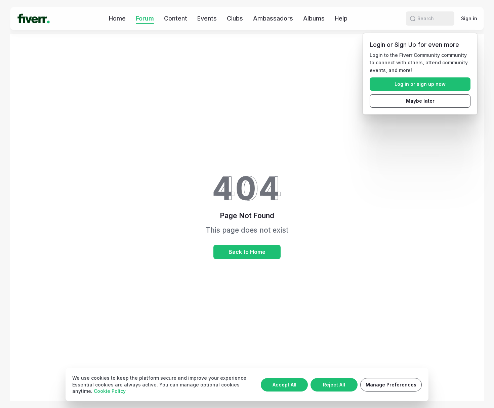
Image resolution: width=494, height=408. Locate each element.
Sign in (469, 18)
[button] (413, 18)
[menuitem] (117, 18)
